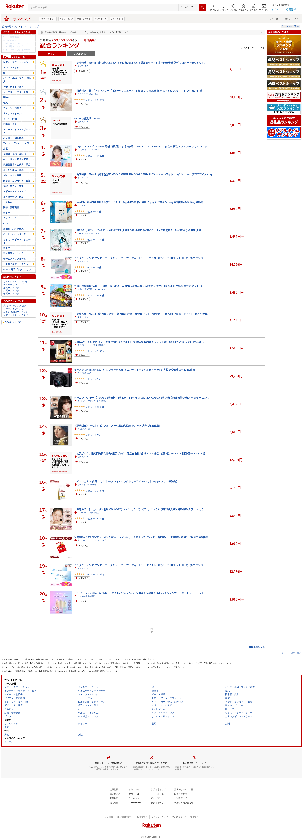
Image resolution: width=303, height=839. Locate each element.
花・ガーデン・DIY (13, 196)
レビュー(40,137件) (95, 518)
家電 (5, 148)
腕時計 (6, 97)
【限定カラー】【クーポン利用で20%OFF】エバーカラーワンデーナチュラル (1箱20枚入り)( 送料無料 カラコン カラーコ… (142, 509)
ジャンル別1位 (117, 19)
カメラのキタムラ (85, 373)
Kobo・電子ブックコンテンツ (18, 269)
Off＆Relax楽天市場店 (86, 596)
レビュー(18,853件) (95, 295)
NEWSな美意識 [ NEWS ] (88, 118)
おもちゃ (7, 202)
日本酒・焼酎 (10, 124)
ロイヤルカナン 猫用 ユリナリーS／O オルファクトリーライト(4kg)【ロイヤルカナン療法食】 (126, 481)
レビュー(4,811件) (95, 742)
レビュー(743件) (94, 267)
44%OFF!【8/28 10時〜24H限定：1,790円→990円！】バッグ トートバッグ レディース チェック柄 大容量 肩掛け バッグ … (141, 648)
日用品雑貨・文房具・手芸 (17, 164)
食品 (5, 102)
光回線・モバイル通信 (14, 154)
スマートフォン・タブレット (17, 131)
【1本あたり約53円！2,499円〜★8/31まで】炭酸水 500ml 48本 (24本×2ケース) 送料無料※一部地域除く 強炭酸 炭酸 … (139, 230)
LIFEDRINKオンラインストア (89, 233)
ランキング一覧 (13, 322)
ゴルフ (6, 248)
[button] (224, 7)
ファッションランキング (15, 315)
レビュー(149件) (94, 658)
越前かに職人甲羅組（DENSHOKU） (92, 289)
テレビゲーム (10, 40)
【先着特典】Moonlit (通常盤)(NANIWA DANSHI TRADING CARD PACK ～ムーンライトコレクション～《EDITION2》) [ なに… (145, 174)
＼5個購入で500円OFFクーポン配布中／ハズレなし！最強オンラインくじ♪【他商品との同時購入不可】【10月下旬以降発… (142, 537)
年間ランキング (11, 293)
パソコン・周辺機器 (13, 138)
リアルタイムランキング (15, 281)
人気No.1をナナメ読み (14, 305)
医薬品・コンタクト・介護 (17, 180)
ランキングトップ (47, 19)
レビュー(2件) (93, 435)
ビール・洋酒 (10, 118)
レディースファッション (15, 43)
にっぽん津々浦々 (85, 429)
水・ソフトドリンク (13, 113)
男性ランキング (66, 19)
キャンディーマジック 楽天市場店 (92, 401)
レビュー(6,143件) (95, 798)
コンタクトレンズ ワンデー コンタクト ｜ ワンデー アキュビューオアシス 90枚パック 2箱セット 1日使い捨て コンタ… (140, 258)
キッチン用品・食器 (13, 170)
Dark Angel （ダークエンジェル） (91, 652)
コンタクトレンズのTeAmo (88, 150)
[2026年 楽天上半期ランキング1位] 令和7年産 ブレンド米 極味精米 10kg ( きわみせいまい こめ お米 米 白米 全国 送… (139, 788)
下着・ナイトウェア (13, 86)
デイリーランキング (13, 284)
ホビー (6, 212)
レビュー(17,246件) (95, 239)
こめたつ (81, 205)
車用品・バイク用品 (13, 229)
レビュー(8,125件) (95, 574)
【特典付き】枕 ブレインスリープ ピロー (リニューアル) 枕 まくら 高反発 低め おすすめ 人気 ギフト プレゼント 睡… (139, 90)
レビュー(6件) (93, 379)
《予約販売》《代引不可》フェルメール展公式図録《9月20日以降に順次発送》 (117, 425)
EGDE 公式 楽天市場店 (87, 820)
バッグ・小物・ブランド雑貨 (17, 80)
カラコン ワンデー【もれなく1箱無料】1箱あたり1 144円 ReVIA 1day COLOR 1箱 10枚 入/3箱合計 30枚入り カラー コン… (141, 397)
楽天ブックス (83, 66)
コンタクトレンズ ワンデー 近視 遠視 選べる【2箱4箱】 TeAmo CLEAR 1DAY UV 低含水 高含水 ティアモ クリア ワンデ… (142, 146)
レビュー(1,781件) (95, 630)
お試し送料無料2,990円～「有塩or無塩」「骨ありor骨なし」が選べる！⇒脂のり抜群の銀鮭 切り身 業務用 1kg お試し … (140, 732)
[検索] (202, 7)
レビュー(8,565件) (95, 714)
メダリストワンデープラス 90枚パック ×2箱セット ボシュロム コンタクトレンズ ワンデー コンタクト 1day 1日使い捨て (140, 621)
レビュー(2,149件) (95, 100)
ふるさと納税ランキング (15, 311)
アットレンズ (83, 261)
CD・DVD (8, 223)
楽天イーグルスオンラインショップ (92, 540)
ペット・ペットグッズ (14, 234)
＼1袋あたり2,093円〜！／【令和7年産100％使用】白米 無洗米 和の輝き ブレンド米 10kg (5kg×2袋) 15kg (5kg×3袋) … (139, 341)
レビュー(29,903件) (95, 407)
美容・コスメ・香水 (13, 186)
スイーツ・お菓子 (12, 108)
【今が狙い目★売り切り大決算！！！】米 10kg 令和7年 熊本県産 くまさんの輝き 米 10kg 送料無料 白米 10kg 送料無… (140, 202)
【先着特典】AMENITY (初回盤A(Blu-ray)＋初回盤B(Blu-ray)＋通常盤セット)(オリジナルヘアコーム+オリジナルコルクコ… (142, 676)
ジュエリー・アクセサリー (17, 49)
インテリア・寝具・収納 (15, 159)
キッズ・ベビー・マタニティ (17, 241)
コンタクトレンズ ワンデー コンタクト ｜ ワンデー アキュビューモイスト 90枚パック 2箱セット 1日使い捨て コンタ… (140, 565)
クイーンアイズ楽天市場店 (88, 513)
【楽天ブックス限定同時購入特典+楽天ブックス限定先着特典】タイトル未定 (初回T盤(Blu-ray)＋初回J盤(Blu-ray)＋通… (141, 453)
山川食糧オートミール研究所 (89, 792)
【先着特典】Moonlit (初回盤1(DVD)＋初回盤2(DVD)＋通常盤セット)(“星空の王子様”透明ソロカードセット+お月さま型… (141, 313)
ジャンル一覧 (272, 19)
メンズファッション (13, 67)
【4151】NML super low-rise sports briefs (96, 816)
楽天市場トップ (10, 26)
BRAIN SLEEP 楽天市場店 (88, 94)
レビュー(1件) (93, 686)
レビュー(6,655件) (95, 351)
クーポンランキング (13, 308)
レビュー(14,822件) (95, 155)
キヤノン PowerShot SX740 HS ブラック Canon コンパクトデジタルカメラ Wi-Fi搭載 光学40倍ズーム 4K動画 (134, 369)
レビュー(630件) (94, 211)
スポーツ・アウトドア (14, 191)
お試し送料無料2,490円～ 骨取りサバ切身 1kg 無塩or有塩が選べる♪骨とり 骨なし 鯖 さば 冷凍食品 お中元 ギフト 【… (139, 286)
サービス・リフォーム (14, 258)
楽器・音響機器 (11, 37)
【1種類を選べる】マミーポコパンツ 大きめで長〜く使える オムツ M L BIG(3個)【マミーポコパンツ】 (131, 704)
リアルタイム (101, 19)
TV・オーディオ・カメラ (16, 143)
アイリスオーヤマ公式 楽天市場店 (91, 345)
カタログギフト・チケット (17, 264)
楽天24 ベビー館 (84, 708)
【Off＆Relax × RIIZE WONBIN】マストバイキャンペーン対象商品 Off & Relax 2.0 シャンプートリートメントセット (139, 593)
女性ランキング (84, 19)
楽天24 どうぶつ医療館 (87, 485)
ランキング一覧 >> (290, 26)
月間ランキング (11, 290)
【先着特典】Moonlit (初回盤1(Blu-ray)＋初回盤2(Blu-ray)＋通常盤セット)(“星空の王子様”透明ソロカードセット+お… (139, 62)
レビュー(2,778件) (95, 490)
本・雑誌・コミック (13, 46)
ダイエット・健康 (12, 175)
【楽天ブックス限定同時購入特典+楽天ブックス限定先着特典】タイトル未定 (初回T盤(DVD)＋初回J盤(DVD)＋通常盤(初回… (143, 760)
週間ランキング (11, 287)
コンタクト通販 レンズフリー (90, 624)
